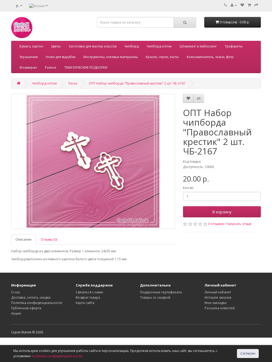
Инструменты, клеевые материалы (110, 57)
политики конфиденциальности (56, 356)
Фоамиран (28, 67)
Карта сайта (85, 303)
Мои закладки (216, 303)
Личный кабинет (218, 292)
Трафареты (234, 46)
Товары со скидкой (155, 297)
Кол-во (188, 188)
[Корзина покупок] (249, 5)
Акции (16, 313)
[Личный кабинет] (234, 5)
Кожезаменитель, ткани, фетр (210, 57)
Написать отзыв (238, 224)
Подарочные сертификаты (161, 292)
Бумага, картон (31, 46)
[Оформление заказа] (256, 5)
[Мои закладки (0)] (242, 5)
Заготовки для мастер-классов (92, 46)
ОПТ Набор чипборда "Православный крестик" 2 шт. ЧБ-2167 (137, 83)
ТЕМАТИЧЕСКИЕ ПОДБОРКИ (85, 67)
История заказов (218, 297)
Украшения (28, 57)
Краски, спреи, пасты (162, 57)
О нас (15, 292)
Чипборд (131, 46)
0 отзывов (216, 224)
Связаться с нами (89, 292)
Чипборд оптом (159, 46)
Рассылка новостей (220, 308)
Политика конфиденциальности (36, 303)
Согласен (247, 353)
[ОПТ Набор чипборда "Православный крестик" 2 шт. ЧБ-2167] (93, 161)
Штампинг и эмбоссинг (198, 46)
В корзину (222, 211)
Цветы (56, 46)
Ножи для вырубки (60, 57)
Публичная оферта (26, 308)
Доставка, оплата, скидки (30, 297)
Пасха (72, 83)
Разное (50, 67)
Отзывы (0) (49, 239)
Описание (23, 239)
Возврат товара (88, 297)
